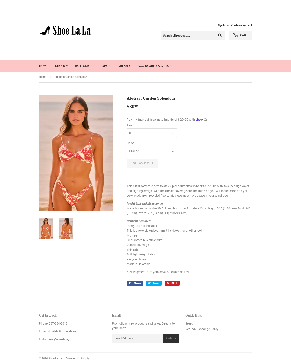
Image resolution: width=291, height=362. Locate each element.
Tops (104, 66)
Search (189, 323)
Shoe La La (55, 358)
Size (129, 124)
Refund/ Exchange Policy (201, 329)
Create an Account (241, 25)
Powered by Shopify (77, 358)
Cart (243, 35)
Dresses (124, 66)
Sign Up (171, 338)
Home (43, 66)
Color (130, 143)
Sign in (221, 25)
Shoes (60, 66)
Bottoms (82, 66)
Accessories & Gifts (153, 66)
